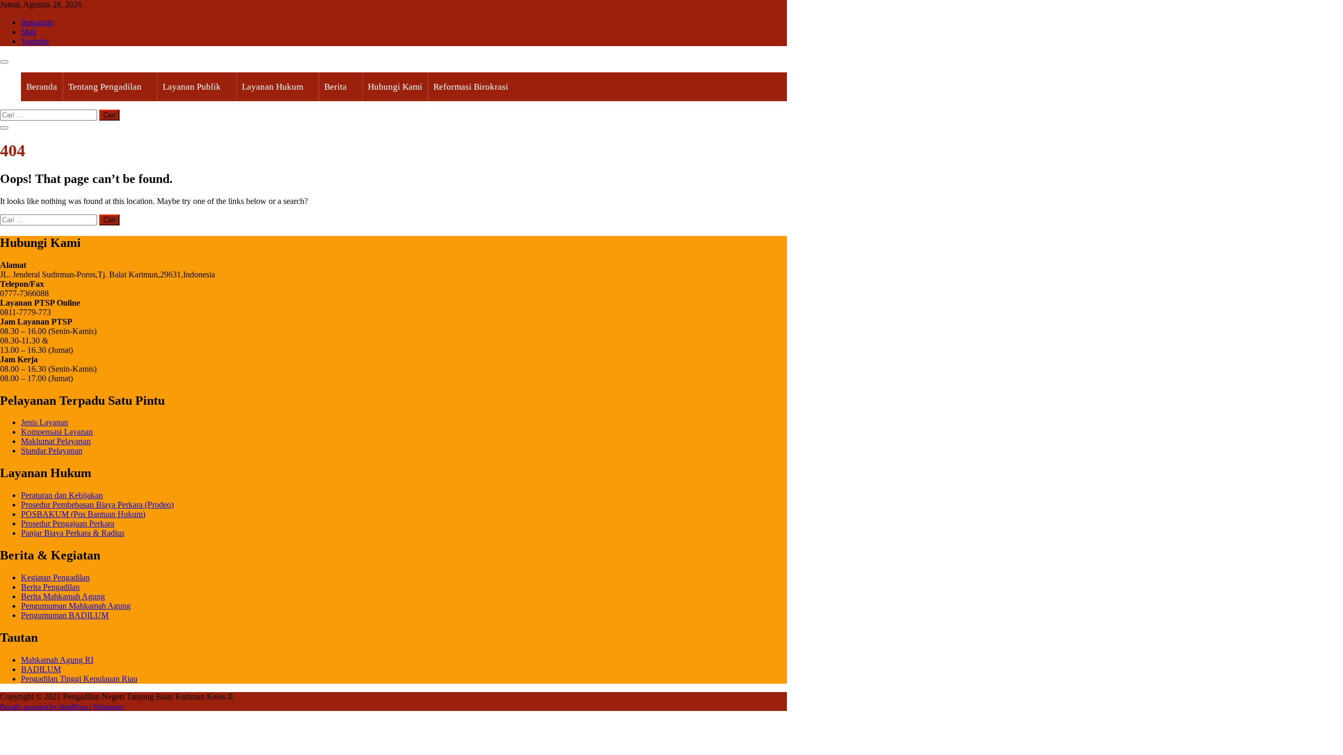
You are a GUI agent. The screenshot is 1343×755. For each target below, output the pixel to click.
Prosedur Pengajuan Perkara (67, 523)
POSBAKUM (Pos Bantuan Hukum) (83, 514)
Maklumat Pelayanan (56, 441)
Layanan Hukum (272, 87)
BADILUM (41, 669)
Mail (28, 31)
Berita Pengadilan (50, 587)
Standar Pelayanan (51, 450)
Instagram (37, 22)
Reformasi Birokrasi (470, 87)
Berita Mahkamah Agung (63, 596)
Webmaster (108, 706)
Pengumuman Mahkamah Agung (76, 605)
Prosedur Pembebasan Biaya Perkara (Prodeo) (97, 504)
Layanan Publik (192, 87)
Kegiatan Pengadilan (55, 577)
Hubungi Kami (395, 87)
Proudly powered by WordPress (45, 706)
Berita (335, 87)
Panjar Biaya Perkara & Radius (72, 532)
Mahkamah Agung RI (57, 659)
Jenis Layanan (44, 422)
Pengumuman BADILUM (65, 615)
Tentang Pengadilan (105, 87)
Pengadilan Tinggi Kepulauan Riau (79, 678)
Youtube (35, 41)
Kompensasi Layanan (57, 431)
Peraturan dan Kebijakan (62, 495)
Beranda (41, 87)
